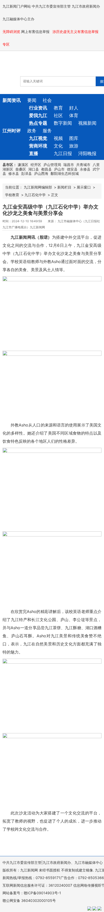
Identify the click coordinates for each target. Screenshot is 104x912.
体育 (73, 115)
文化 (58, 145)
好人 (73, 107)
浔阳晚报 (87, 153)
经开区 (36, 164)
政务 (31, 130)
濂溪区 (23, 164)
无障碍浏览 (11, 31)
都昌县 (46, 169)
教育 (58, 107)
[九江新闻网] (32, 66)
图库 (73, 138)
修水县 (13, 173)
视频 (58, 138)
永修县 (85, 169)
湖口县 (33, 169)
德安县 (72, 169)
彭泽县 (26, 173)
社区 (58, 115)
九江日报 (63, 153)
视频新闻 (87, 123)
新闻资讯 (12, 100)
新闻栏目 (64, 187)
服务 (47, 130)
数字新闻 (63, 123)
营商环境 (38, 145)
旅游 (73, 145)
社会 (47, 100)
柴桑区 (20, 169)
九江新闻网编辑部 (38, 187)
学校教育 (12, 195)
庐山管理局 (52, 164)
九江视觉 (38, 138)
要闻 (31, 100)
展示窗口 (84, 187)
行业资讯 (38, 107)
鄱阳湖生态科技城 (64, 173)
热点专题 (38, 123)
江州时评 (12, 130)
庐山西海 (41, 173)
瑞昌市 (68, 164)
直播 (33, 153)
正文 (54, 195)
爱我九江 (38, 115)
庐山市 (59, 169)
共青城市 (83, 164)
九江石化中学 (35, 195)
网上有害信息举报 (35, 31)
